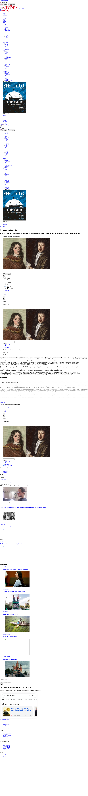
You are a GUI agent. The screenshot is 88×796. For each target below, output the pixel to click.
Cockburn (7, 26)
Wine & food (7, 64)
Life (3, 60)
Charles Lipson (6, 589)
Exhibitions (7, 53)
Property (7, 66)
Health (6, 70)
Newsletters (5, 15)
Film (6, 55)
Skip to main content (4, 0)
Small (9, 278)
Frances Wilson (3, 402)
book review (5, 471)
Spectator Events (6, 748)
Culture (6, 27)
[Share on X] (5, 294)
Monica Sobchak (6, 566)
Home (4, 13)
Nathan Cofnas (3, 479)
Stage (6, 59)
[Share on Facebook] (5, 293)
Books (6, 52)
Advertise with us (6, 725)
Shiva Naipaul (5, 611)
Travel (6, 65)
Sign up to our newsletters (8, 756)
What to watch (8, 63)
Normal (10, 286)
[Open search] (1, 124)
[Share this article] (4, 297)
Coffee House (5, 42)
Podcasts (4, 16)
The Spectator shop (6, 746)
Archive (4, 21)
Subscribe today (6, 754)
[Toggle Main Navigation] (1, 8)
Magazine (7, 29)
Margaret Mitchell (6, 656)
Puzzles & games (8, 80)
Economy (7, 48)
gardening (5, 472)
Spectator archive (6, 747)
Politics (6, 24)
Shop (4, 22)
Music (6, 56)
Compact (10, 284)
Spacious (11, 288)
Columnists (7, 74)
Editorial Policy (6, 728)
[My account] (23, 8)
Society (6, 44)
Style (6, 68)
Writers (4, 14)
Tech (6, 28)
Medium (10, 280)
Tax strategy (5, 736)
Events (4, 19)
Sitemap (4, 738)
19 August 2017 (5, 270)
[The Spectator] (11, 8)
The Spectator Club (7, 749)
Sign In (20, 8)
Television (7, 58)
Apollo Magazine (6, 745)
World (6, 45)
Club (4, 20)
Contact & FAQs (6, 724)
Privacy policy (5, 734)
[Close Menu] (1, 126)
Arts (6, 51)
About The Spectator (7, 733)
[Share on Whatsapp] (5, 295)
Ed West (1, 541)
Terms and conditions (7, 735)
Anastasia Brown (6, 634)
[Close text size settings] (4, 276)
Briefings (4, 18)
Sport (6, 67)
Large (10, 282)
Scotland (7, 49)
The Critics (5, 224)
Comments (6, 290)
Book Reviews (6, 470)
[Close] (1, 684)
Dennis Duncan (3, 505)
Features (7, 73)
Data (6, 46)
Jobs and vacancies (6, 737)
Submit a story (5, 726)
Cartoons (7, 79)
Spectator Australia (6, 744)
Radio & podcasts (8, 57)
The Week (7, 72)
